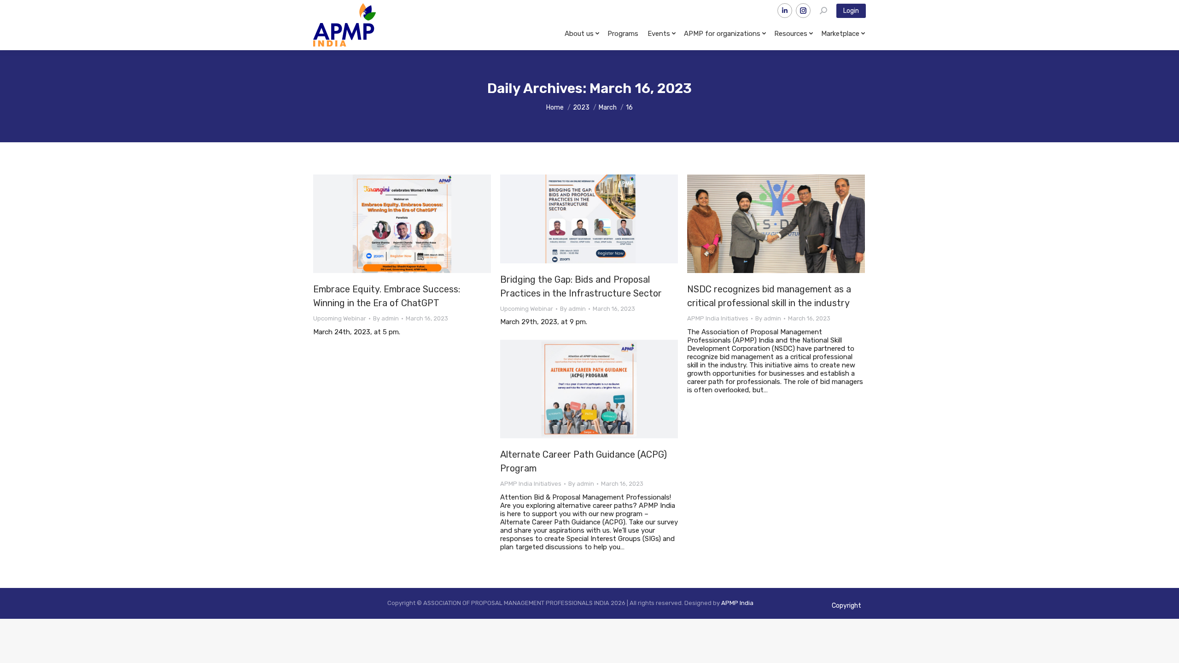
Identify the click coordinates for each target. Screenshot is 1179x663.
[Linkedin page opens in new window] (784, 10)
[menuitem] (581, 34)
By (386, 318)
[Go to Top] (1165, 649)
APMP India (737, 602)
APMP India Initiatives (717, 318)
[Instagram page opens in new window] (803, 10)
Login (851, 11)
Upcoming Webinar (339, 318)
